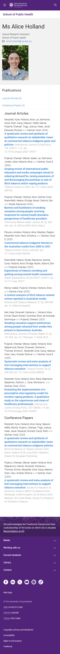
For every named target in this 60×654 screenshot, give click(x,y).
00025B (15, 613)
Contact (7, 570)
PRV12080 (15, 618)
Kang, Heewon (24, 123)
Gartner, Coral (34, 130)
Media (6, 540)
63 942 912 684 (15, 607)
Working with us (11, 547)
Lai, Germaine (43, 119)
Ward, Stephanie (44, 379)
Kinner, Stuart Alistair (14, 315)
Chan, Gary (9, 354)
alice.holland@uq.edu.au (19, 41)
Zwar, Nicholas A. (36, 382)
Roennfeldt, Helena (14, 200)
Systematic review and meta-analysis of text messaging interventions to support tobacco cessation (27, 365)
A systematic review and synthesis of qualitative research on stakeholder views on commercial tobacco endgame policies (28, 442)
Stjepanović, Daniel (14, 347)
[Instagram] (33, 582)
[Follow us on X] (19, 582)
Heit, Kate (9, 312)
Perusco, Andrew (12, 232)
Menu (4, 5)
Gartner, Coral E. (45, 161)
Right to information (12, 641)
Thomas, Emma (12, 469)
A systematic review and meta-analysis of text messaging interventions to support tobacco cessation (28, 484)
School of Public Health (18, 14)
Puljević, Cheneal (13, 126)
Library (7, 562)
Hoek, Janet (44, 126)
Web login (7, 592)
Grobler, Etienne (24, 354)
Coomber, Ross (34, 315)
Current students (12, 555)
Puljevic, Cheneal (27, 427)
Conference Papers (13, 105)
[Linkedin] (12, 582)
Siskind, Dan (46, 200)
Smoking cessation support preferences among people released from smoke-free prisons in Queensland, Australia (28, 327)
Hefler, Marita (39, 123)
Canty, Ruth (10, 123)
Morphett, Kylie (12, 119)
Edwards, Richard (13, 130)
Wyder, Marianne (17, 204)
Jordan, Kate (10, 161)
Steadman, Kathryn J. (15, 382)
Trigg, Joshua (30, 126)
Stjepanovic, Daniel (14, 466)
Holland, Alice (28, 119)
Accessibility (9, 635)
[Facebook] (5, 582)
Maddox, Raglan (45, 232)
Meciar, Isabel (30, 158)
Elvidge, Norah (32, 200)
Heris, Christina (28, 235)
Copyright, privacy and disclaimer (18, 630)
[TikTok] (40, 582)
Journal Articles (12, 98)
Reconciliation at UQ (13, 531)
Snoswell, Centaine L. (26, 312)
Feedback (7, 646)
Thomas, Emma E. (13, 350)
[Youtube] (26, 582)
